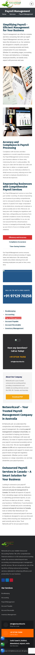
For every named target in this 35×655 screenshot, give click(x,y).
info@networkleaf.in (17, 362)
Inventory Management (14, 328)
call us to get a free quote (17, 290)
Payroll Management (13, 318)
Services (13, 14)
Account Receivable (13, 325)
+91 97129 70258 (16, 632)
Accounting (9, 314)
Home (4, 14)
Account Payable (11, 321)
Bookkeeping (10, 311)
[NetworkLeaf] (11, 4)
